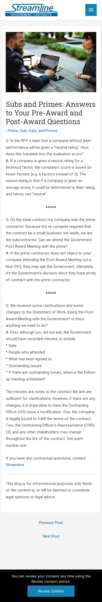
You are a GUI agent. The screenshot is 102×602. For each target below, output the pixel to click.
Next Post (51, 536)
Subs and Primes (43, 130)
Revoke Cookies (51, 591)
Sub (23, 130)
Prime (13, 130)
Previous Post (51, 522)
